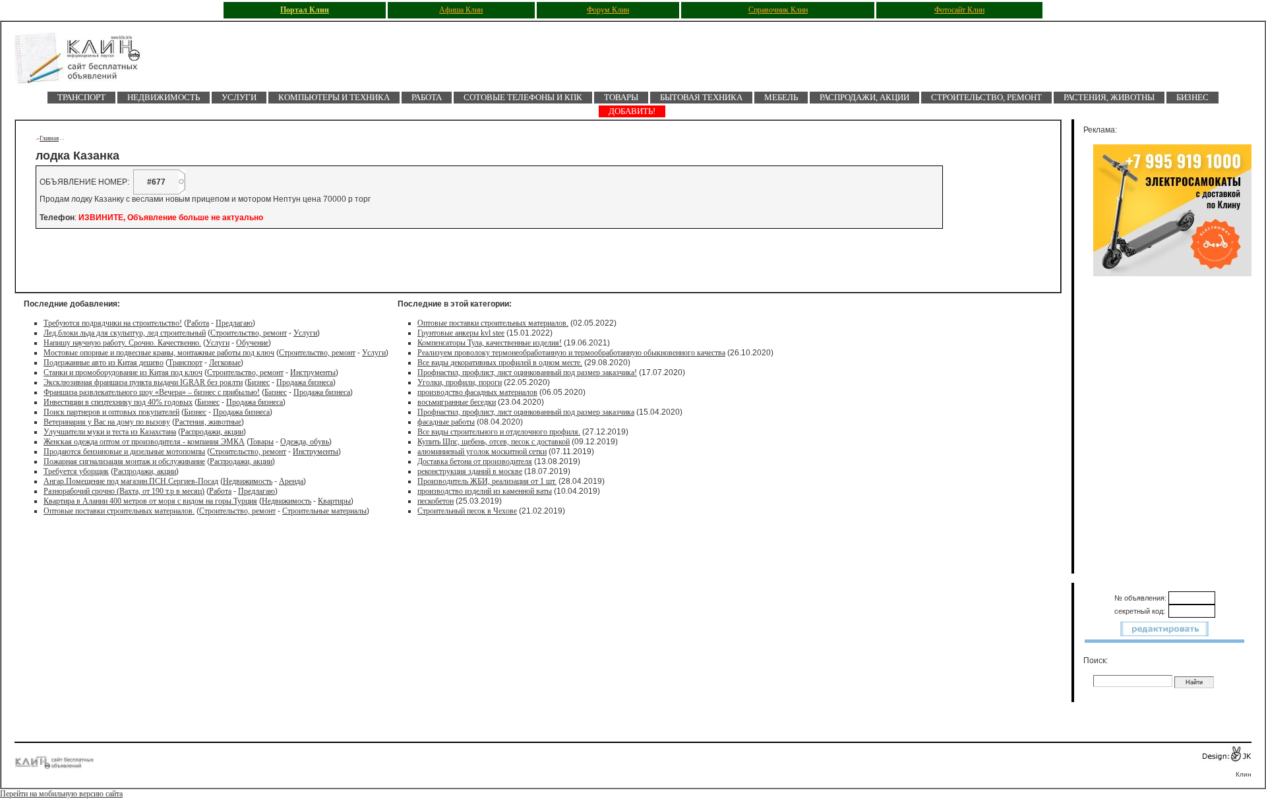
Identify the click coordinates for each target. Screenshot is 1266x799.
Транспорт (81, 97)
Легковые (225, 362)
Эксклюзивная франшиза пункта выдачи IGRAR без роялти (143, 382)
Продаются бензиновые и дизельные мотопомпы (124, 451)
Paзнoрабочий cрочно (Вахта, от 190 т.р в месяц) (124, 491)
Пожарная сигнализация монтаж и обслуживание (124, 461)
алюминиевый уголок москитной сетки (482, 451)
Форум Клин (608, 10)
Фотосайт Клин (959, 10)
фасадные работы (446, 422)
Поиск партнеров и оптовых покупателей (111, 412)
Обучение (252, 342)
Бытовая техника (701, 97)
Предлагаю (234, 323)
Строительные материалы (324, 511)
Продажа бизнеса (304, 382)
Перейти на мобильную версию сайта (61, 793)
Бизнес (1192, 97)
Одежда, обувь (304, 441)
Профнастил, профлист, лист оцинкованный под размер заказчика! (527, 372)
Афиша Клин (461, 10)
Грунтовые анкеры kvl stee (460, 333)
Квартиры (334, 501)
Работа (426, 97)
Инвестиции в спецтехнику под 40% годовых (118, 402)
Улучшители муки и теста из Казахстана (110, 431)
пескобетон (435, 501)
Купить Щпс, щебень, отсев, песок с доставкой (493, 441)
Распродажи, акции (864, 97)
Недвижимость (163, 97)
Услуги (239, 97)
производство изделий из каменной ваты (484, 491)
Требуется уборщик (76, 471)
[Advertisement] (192, 260)
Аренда (291, 481)
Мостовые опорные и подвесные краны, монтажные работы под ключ (159, 352)
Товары (621, 97)
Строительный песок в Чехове (467, 511)
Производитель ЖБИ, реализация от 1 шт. (487, 481)
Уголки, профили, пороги (459, 382)
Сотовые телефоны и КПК (523, 97)
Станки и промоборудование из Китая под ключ (123, 372)
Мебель (781, 97)
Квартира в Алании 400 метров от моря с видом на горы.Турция (150, 501)
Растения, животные (208, 422)
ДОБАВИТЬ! (632, 111)
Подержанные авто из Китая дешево (104, 362)
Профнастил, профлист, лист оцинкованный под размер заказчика (525, 412)
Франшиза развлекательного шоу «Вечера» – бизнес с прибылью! (152, 392)
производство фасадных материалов (477, 392)
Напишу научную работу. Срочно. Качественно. (122, 342)
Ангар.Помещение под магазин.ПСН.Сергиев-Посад (131, 481)
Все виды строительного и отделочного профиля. (498, 431)
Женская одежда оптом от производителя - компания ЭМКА (144, 441)
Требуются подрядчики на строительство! (113, 323)
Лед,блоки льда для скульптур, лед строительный (125, 333)
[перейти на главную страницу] (87, 62)
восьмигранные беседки (456, 402)
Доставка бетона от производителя (474, 461)
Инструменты (313, 372)
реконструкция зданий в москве (469, 471)
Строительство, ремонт (986, 97)
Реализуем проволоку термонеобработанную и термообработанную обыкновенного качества (571, 352)
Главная (49, 138)
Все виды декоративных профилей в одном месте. (499, 362)
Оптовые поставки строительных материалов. (119, 511)
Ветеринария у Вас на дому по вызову (107, 422)
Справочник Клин (778, 10)
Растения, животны (1109, 97)
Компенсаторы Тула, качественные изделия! (489, 342)
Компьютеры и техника (334, 97)
